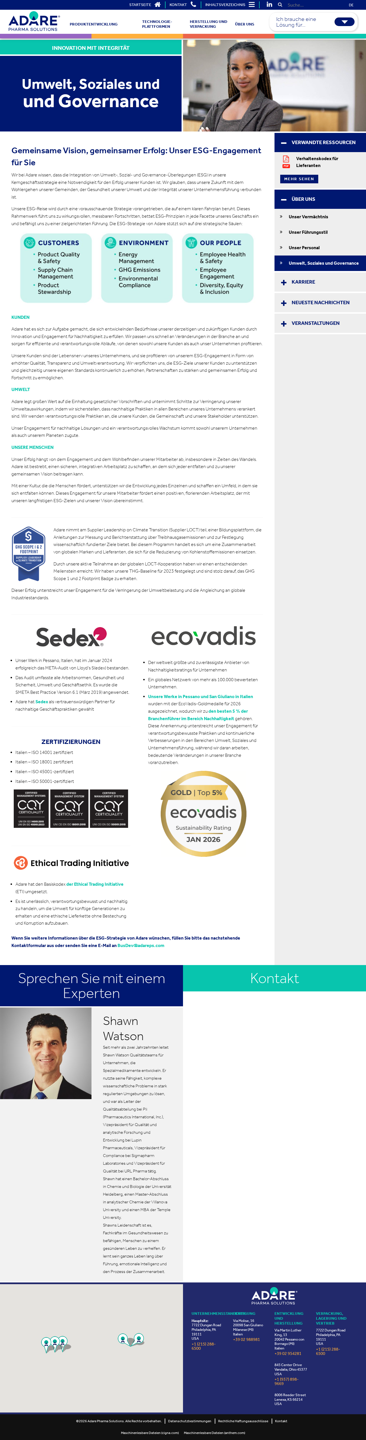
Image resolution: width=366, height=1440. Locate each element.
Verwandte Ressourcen (324, 142)
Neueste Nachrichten (321, 302)
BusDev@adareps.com (141, 945)
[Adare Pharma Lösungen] (274, 1296)
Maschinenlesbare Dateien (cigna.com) (150, 1433)
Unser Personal (304, 247)
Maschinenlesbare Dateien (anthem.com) (214, 1433)
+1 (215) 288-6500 (204, 1346)
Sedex (41, 701)
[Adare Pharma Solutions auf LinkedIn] (269, 5)
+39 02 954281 (287, 1353)
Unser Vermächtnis (308, 216)
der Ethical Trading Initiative (95, 884)
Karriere (303, 282)
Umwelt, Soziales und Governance (324, 263)
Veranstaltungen (316, 323)
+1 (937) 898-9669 (286, 1381)
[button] (64, 1344)
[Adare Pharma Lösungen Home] (34, 21)
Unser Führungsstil (308, 232)
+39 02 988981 (246, 1339)
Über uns (303, 199)
